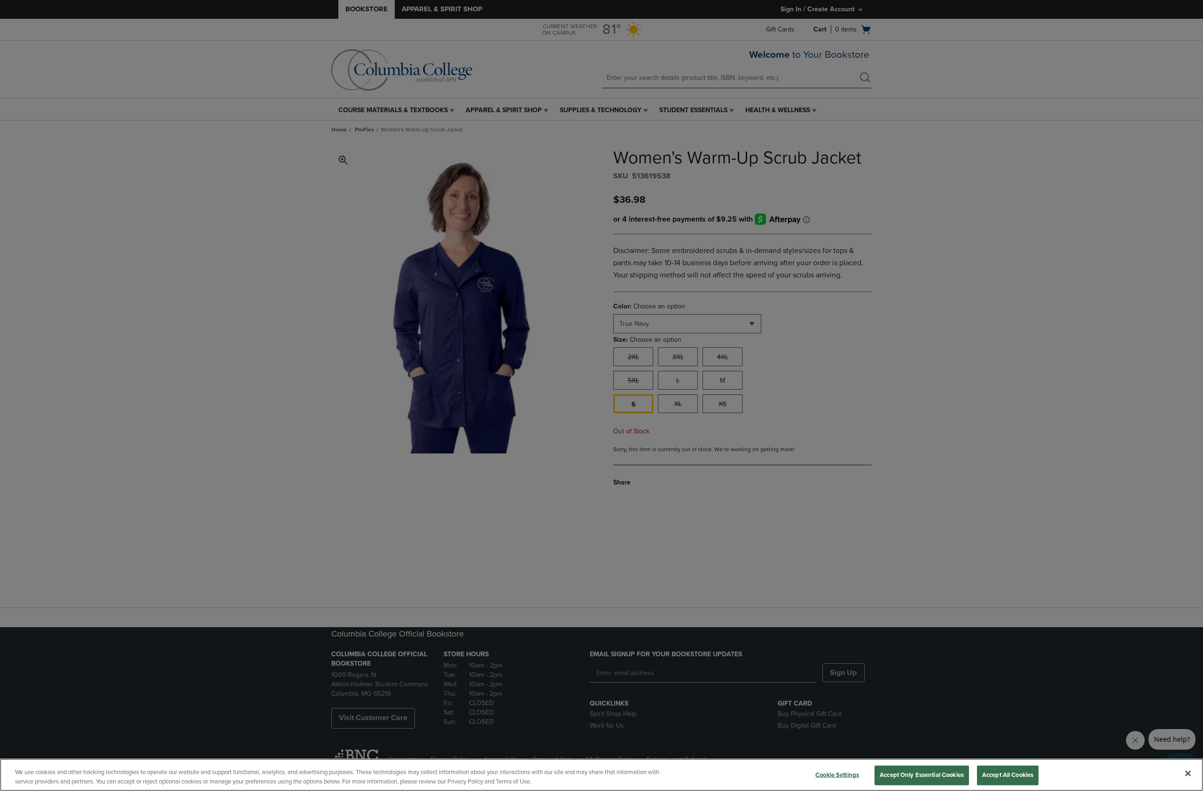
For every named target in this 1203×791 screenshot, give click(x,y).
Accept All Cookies (1007, 775)
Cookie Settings (837, 775)
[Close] (1188, 773)
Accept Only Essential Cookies (922, 775)
